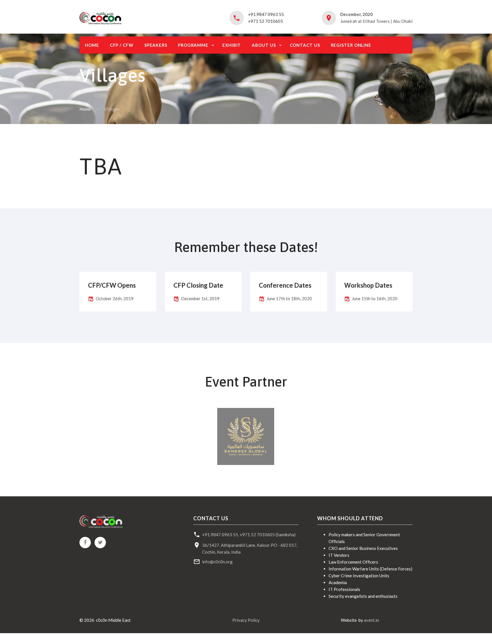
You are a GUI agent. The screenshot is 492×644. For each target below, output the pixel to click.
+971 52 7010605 (265, 21)
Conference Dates (285, 285)
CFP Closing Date (198, 285)
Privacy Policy (246, 620)
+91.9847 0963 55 (266, 14)
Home (85, 108)
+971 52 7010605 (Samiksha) (268, 534)
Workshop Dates (368, 285)
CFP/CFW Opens (112, 285)
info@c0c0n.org (217, 561)
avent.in (371, 620)
